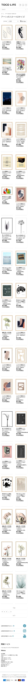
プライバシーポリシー (6, 663)
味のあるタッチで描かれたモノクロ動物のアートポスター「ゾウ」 (6, 495)
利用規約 (3, 660)
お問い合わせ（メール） (6, 659)
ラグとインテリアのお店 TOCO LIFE (14, 675)
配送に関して (4, 666)
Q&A (2, 656)
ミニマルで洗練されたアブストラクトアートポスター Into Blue (6, 109)
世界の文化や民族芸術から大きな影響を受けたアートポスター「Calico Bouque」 (20, 77)
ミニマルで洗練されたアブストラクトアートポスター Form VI (6, 397)
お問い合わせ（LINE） (6, 657)
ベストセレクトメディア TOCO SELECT (10, 647)
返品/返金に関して (5, 664)
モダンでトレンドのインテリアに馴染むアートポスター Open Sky (7, 269)
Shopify (24, 675)
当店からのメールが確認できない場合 (9, 655)
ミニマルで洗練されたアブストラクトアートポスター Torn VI (20, 366)
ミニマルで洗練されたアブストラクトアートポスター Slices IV (20, 109)
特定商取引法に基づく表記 (7, 662)
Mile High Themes (11, 676)
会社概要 (3, 653)
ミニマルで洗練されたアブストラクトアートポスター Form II (20, 205)
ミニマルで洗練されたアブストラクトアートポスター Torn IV (6, 366)
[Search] (25, 9)
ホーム (2, 13)
